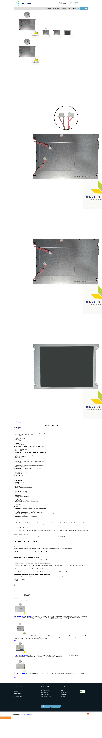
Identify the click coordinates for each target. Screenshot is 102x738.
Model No (17, 463)
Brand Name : (42, 618)
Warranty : (65, 618)
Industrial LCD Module (45, 690)
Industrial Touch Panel (45, 694)
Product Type (17, 466)
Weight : (32, 618)
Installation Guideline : (51, 674)
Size (16, 460)
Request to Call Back (17, 444)
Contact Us (74, 8)
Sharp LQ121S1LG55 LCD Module (20, 655)
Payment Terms (18, 471)
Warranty (16, 458)
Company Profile (56, 8)
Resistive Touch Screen (45, 698)
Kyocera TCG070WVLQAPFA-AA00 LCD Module (23, 616)
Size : (33, 637)
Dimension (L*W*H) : (53, 656)
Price (16, 450)
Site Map (62, 698)
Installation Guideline (19, 465)
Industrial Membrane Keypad (46, 696)
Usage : (66, 616)
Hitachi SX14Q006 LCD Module (20, 673)
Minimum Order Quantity (19, 449)
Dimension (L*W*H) (18, 461)
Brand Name (17, 457)
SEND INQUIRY (16, 678)
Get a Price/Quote (17, 428)
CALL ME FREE (22, 678)
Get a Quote (84, 8)
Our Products (63, 8)
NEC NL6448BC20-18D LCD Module (20, 635)
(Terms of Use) (25, 713)
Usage (16, 455)
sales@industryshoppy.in (77, 3)
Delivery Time (17, 473)
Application (17, 462)
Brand (69, 8)
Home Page (48, 8)
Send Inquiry (23, 444)
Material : (43, 617)
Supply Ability (17, 472)
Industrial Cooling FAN (45, 692)
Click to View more (18, 442)
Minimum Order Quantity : (48, 616)
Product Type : (32, 617)
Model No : (54, 618)
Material (16, 456)
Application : (56, 617)
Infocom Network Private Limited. (26, 714)
